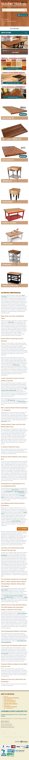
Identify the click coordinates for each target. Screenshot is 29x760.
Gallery (3, 23)
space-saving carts (22, 613)
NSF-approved (11, 400)
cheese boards (14, 489)
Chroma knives (4, 653)
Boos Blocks (4, 555)
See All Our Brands (22, 529)
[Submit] (25, 10)
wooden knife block (16, 521)
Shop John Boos (5, 19)
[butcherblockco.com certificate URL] (21, 741)
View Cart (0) (23, 15)
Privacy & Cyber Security (9, 702)
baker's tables (4, 590)
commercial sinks (9, 597)
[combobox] (14, 10)
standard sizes (16, 364)
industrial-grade (22, 401)
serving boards (9, 491)
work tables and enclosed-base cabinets (13, 595)
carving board (21, 492)
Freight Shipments (8, 699)
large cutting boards (19, 491)
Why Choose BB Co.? (8, 708)
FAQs (2, 24)
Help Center (11, 322)
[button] (3, 46)
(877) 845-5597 (14, 29)
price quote (4, 421)
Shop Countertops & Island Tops (8, 21)
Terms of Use (7, 705)
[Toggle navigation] (26, 32)
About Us (6, 696)
